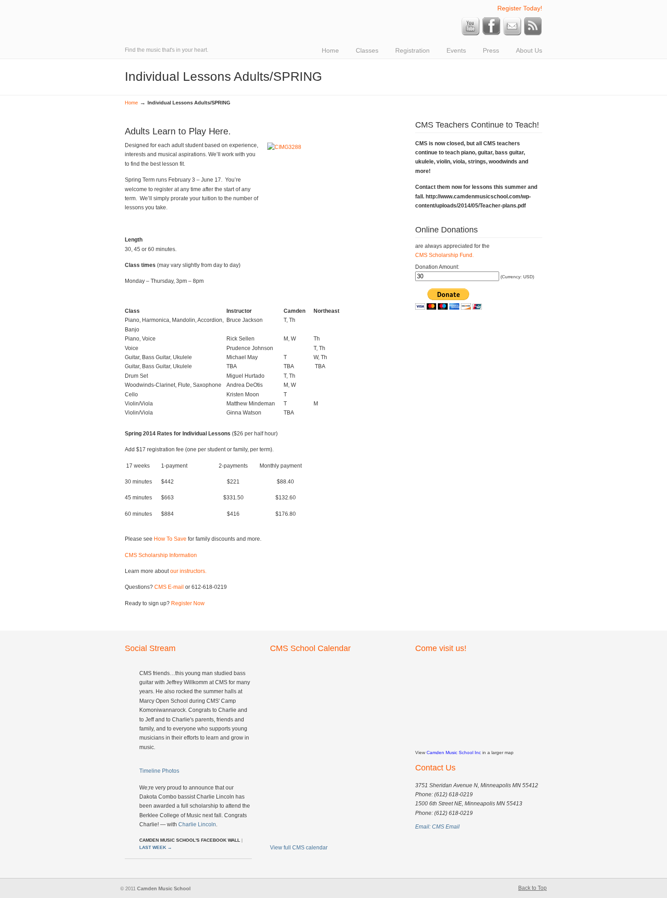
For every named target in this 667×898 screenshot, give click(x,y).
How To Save (171, 539)
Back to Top (532, 888)
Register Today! (519, 8)
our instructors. (188, 571)
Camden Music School (252, 7)
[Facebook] (491, 33)
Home (131, 102)
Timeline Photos (159, 771)
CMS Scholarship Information (161, 555)
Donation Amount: (437, 267)
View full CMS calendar (299, 847)
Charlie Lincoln (197, 824)
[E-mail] (512, 33)
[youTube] (470, 33)
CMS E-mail (169, 587)
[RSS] (533, 33)
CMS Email (446, 827)
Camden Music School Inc (454, 752)
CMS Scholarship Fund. (444, 255)
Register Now (188, 603)
